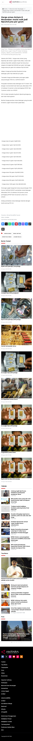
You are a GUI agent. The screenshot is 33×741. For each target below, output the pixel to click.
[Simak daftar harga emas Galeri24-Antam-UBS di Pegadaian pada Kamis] (16, 388)
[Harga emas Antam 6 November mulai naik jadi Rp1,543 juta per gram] (16, 567)
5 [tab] (21, 642)
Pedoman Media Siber (8, 727)
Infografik (4, 712)
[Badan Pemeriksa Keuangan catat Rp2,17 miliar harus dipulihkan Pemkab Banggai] (5, 531)
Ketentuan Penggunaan (8, 716)
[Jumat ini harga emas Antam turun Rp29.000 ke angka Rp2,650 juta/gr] (16, 361)
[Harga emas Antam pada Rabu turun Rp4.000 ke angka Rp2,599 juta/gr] (16, 414)
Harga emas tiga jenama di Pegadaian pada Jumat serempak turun (15, 345)
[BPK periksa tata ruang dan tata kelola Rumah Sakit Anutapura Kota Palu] (5, 501)
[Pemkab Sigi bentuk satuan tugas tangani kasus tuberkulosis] (5, 524)
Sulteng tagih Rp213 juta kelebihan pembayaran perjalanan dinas (18, 492)
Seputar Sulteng (6, 680)
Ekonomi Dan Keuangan (17, 9)
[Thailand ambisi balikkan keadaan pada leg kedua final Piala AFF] (5, 508)
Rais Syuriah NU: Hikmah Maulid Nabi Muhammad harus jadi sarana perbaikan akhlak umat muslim (14, 578)
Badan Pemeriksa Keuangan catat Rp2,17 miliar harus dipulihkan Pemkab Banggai (19, 531)
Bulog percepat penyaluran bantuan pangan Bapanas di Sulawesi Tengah (19, 586)
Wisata (3, 709)
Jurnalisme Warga (6, 703)
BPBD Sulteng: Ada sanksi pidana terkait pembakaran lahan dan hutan (19, 602)
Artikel (3, 694)
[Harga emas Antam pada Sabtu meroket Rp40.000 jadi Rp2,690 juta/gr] (16, 308)
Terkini (3, 662)
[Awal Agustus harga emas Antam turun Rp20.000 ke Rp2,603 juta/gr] (16, 468)
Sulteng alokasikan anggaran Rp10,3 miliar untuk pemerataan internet (20, 594)
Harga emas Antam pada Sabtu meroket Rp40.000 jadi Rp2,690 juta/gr (14, 318)
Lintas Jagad (5, 691)
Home (6, 9)
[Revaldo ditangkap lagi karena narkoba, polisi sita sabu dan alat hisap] (5, 516)
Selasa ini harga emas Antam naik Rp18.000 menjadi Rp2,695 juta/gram (15, 292)
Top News (4, 553)
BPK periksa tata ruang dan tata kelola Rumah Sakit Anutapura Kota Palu (21, 500)
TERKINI (4, 486)
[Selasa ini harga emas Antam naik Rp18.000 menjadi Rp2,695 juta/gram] (16, 282)
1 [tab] (11, 642)
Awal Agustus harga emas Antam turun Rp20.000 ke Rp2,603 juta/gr (14, 478)
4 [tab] (19, 642)
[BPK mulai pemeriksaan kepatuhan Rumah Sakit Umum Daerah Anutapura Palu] (5, 547)
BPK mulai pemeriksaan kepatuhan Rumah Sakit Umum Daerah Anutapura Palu (20, 546)
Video (3, 673)
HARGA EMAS (7, 233)
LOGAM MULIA (17, 236)
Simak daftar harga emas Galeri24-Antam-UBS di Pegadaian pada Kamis (16, 398)
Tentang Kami (5, 724)
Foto (2, 617)
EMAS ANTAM (17, 233)
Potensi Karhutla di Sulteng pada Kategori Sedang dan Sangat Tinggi (16, 636)
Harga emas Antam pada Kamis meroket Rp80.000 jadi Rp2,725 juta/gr (14, 265)
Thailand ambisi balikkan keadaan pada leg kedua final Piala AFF (20, 508)
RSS (2, 730)
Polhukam (4, 682)
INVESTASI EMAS (7, 236)
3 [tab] (16, 642)
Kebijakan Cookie (6, 721)
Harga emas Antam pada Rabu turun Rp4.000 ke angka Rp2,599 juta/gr (16, 425)
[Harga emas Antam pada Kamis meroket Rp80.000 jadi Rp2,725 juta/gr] (16, 255)
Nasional (3, 706)
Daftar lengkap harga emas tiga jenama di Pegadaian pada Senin (15, 451)
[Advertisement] (16, 121)
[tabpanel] (16, 631)
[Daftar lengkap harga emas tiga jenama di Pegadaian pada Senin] (16, 441)
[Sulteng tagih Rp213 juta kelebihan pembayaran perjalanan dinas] (5, 493)
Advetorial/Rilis (5, 698)
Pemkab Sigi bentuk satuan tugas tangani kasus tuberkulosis (19, 523)
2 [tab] (14, 642)
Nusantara (4, 676)
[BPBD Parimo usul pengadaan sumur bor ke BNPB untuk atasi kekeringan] (5, 539)
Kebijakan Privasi (6, 719)
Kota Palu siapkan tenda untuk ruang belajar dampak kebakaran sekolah (21, 609)
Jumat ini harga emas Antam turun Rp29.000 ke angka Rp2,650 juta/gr (15, 371)
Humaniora (4, 688)
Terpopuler (4, 667)
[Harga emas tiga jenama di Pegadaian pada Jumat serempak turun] (16, 335)
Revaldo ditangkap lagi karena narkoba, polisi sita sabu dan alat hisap (21, 515)
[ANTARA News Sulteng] (18, 2)
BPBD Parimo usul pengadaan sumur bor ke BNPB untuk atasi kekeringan (20, 538)
